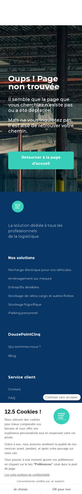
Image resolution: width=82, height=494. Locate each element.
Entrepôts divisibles (23, 287)
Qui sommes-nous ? (24, 347)
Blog (12, 356)
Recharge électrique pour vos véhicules (39, 270)
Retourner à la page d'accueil (41, 160)
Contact (14, 389)
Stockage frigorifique (24, 304)
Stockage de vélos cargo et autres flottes (41, 296)
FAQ (11, 398)
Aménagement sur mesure (30, 278)
